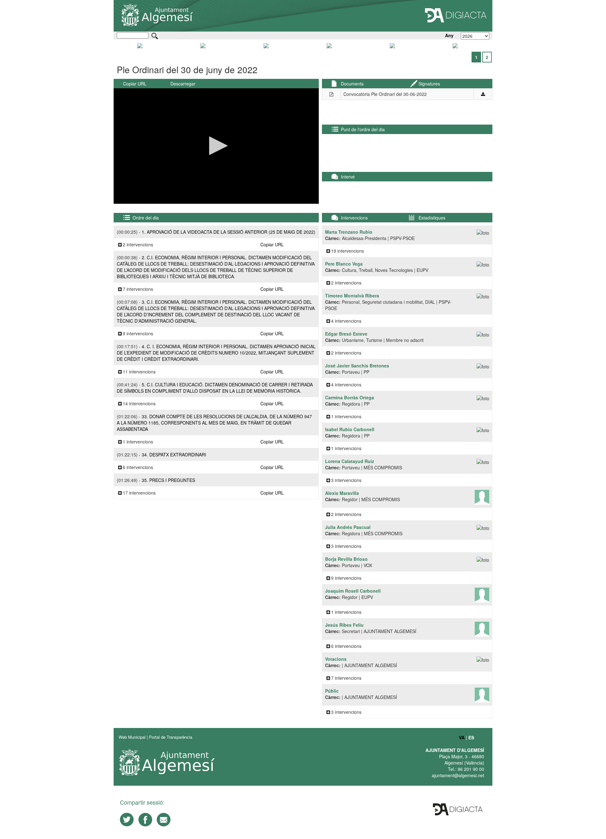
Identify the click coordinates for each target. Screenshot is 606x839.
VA (462, 737)
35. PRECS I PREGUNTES (168, 480)
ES (471, 737)
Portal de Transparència (170, 737)
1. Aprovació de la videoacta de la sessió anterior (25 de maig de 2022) (228, 232)
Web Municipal (132, 737)
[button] (216, 146)
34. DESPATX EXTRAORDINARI (174, 454)
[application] (216, 146)
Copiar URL (134, 83)
